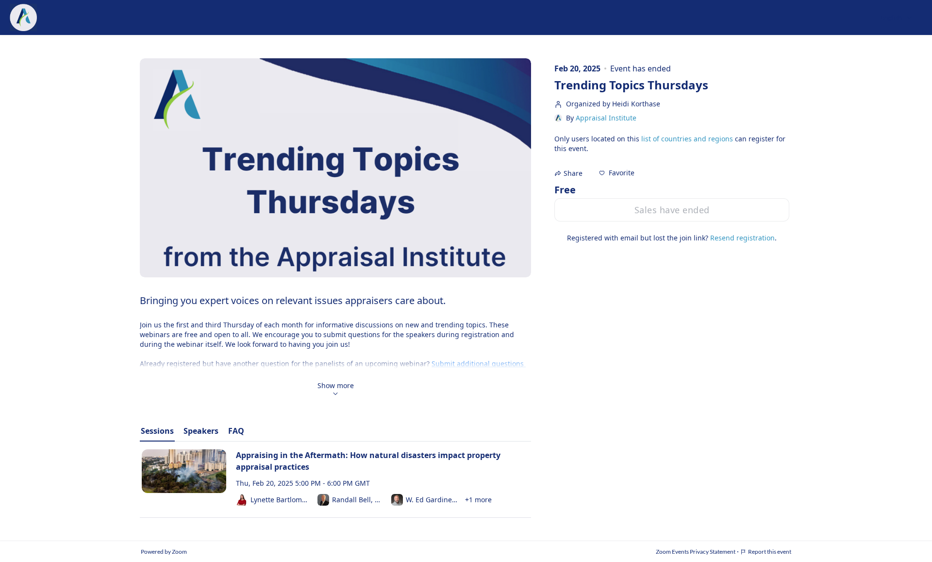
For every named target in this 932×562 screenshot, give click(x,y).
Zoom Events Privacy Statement (695, 551)
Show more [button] (335, 385)
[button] (616, 173)
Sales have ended (672, 210)
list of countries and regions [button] (687, 138)
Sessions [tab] (157, 431)
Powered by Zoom (164, 551)
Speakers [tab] (200, 431)
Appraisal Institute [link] (606, 118)
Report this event (769, 551)
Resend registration (742, 237)
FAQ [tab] (236, 431)
